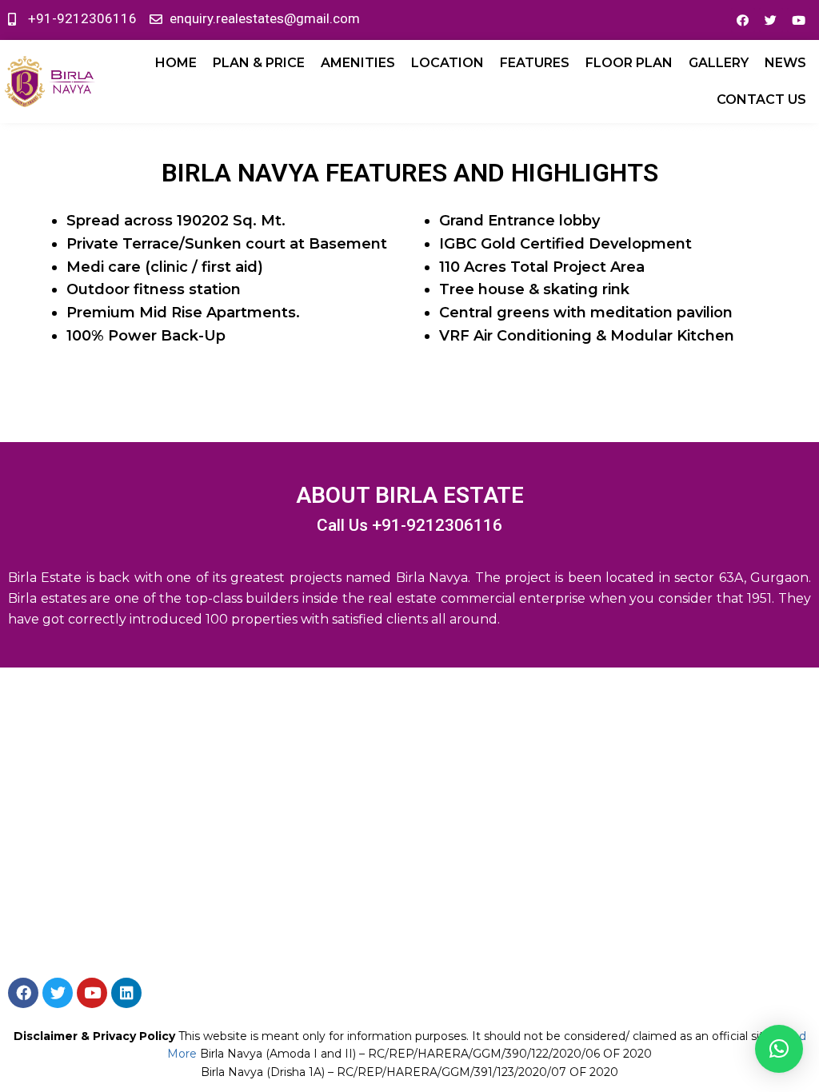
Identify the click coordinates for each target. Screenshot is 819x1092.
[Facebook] (743, 20)
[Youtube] (799, 20)
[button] (779, 1049)
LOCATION (447, 62)
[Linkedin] (126, 993)
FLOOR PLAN (629, 62)
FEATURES (534, 62)
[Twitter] (771, 20)
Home (176, 62)
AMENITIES (358, 62)
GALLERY (719, 62)
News (785, 62)
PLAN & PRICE (259, 62)
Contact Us (761, 99)
